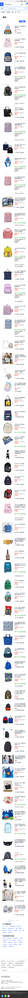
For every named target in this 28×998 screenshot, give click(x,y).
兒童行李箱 (10, 942)
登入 (18, 1)
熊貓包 (4, 938)
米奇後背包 (5, 940)
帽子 (7, 926)
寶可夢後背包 (15, 938)
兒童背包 (20, 940)
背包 (19, 12)
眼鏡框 (20, 928)
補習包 (20, 944)
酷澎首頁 (3, 12)
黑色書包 (4, 942)
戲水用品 (9, 932)
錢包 (3, 926)
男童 (12, 12)
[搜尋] (25, 8)
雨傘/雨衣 (10, 930)
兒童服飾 (8, 12)
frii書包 (21, 938)
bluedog (10, 944)
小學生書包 (14, 940)
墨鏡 (16, 928)
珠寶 (23, 930)
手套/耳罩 (19, 926)
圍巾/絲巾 (5, 928)
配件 (16, 12)
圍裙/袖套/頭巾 (11, 928)
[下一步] (21, 920)
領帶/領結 (15, 930)
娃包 (10, 940)
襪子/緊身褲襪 (12, 926)
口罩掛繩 (4, 932)
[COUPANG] (5, 977)
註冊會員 (21, 1)
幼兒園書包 (20, 942)
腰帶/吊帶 (5, 930)
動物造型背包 (11, 946)
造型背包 (15, 944)
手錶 (20, 930)
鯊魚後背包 (5, 946)
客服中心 (25, 1)
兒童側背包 (9, 938)
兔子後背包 (5, 944)
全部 (2, 8)
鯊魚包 (15, 942)
